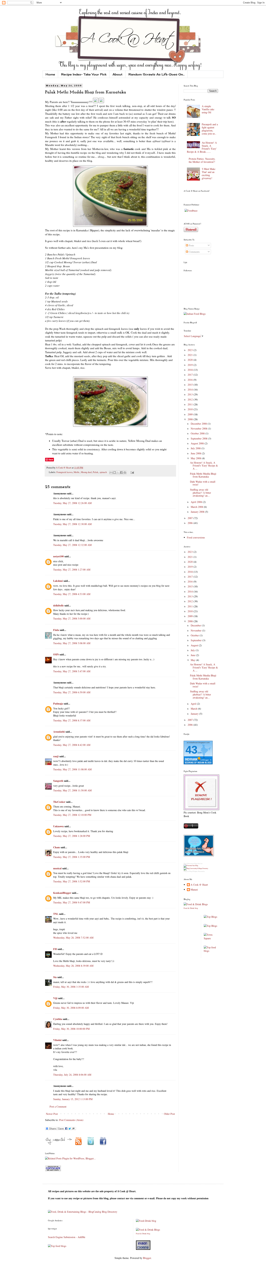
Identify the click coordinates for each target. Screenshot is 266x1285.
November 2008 (199, 428)
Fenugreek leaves (64, 472)
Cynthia (57, 1019)
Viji (55, 998)
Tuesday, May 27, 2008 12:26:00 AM (72, 503)
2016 (190, 379)
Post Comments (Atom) (71, 1120)
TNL (55, 914)
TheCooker (59, 802)
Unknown (58, 826)
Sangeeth (58, 781)
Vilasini (57, 1040)
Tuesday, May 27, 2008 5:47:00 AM (71, 671)
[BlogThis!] (114, 472)
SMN (56, 654)
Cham (56, 847)
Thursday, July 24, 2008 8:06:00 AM (72, 1074)
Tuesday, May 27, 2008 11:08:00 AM (72, 769)
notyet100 (58, 556)
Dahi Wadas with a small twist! (202, 483)
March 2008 (197, 507)
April (194, 703)
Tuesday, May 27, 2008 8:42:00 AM (71, 745)
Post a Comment (58, 1106)
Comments (194, 251)
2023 (190, 350)
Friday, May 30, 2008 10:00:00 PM (71, 1028)
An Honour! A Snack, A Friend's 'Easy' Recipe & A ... (204, 465)
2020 (190, 359)
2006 (190, 523)
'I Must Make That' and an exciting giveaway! (208, 173)
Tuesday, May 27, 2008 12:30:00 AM (72, 524)
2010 (190, 409)
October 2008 (198, 433)
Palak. (96, 472)
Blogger (147, 1258)
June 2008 (196, 453)
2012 (190, 399)
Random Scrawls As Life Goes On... (156, 74)
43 (191, 750)
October (195, 635)
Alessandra (201, 871)
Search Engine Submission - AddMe (66, 1237)
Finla (56, 630)
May (193, 660)
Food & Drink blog (191, 908)
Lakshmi (58, 581)
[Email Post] (132, 472)
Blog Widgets (193, 871)
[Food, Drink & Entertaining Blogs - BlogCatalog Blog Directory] (82, 1211)
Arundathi (59, 732)
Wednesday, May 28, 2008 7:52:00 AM (73, 937)
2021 (190, 355)
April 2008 (197, 502)
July (193, 650)
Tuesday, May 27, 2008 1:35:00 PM (71, 857)
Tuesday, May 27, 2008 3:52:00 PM (71, 881)
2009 (190, 414)
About (117, 74)
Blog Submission (189, 863)
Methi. (77, 472)
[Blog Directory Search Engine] (196, 868)
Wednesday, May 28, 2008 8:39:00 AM (73, 965)
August (195, 645)
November (196, 630)
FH (55, 949)
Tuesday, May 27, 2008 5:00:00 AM (71, 618)
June (193, 655)
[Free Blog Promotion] (191, 865)
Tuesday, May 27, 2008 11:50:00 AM (72, 790)
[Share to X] (118, 472)
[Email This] (111, 472)
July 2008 (196, 448)
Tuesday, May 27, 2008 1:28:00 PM (71, 836)
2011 (190, 404)
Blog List (186, 871)
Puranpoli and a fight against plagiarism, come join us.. (210, 129)
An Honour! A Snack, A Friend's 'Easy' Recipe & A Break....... (202, 147)
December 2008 (199, 423)
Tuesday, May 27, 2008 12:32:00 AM (72, 545)
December (196, 625)
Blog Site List (198, 863)
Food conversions (196, 537)
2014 (190, 389)
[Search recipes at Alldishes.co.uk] (211, 951)
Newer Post (52, 1113)
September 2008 (199, 438)
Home (50, 74)
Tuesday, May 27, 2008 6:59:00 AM (71, 692)
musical (57, 868)
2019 (190, 365)
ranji (56, 756)
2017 (190, 374)
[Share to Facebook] (121, 472)
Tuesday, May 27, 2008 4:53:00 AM (71, 594)
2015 (190, 384)
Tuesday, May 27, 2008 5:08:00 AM (71, 643)
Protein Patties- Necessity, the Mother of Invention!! (202, 160)
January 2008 (198, 511)
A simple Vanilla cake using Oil (208, 109)
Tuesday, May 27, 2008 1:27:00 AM (71, 569)
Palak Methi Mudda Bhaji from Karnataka (203, 475)
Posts (191, 245)
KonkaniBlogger (62, 893)
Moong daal (86, 472)
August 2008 (197, 443)
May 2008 (196, 458)
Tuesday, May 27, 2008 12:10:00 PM (72, 815)
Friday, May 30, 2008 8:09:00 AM (71, 1007)
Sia (55, 977)
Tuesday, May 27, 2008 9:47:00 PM (71, 902)
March (194, 708)
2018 (190, 369)
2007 (190, 518)
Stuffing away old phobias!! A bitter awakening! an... (200, 492)
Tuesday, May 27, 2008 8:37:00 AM (71, 720)
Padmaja (58, 703)
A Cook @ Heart (64, 467)
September (196, 640)
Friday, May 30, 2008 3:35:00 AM (71, 986)
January (195, 713)
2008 (190, 419)
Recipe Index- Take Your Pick (83, 74)
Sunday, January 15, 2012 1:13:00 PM (72, 1099)
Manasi (194, 889)
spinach (103, 472)
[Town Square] (211, 938)
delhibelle (58, 605)
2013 (190, 394)
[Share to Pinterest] (125, 472)
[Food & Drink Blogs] (196, 904)
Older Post (169, 1113)
